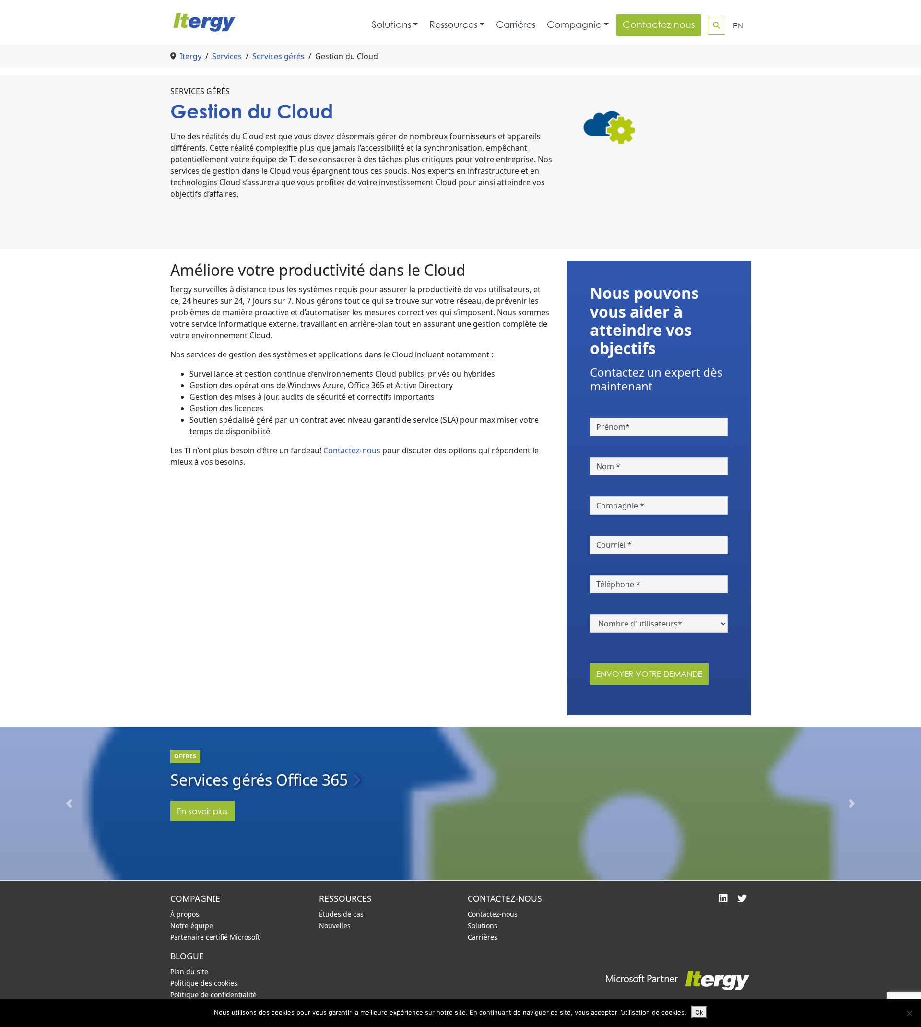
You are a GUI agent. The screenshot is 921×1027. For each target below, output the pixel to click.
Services (227, 56)
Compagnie (574, 24)
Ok (699, 1012)
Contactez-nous (659, 24)
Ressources (453, 24)
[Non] (909, 1013)
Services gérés (278, 56)
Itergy (190, 56)
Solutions (391, 24)
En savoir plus (202, 811)
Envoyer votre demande (649, 674)
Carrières (515, 24)
